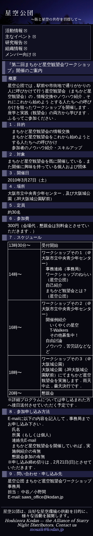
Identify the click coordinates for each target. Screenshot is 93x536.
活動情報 (14, 30)
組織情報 (14, 48)
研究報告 (14, 42)
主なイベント (19, 36)
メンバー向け (19, 54)
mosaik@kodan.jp (47, 529)
